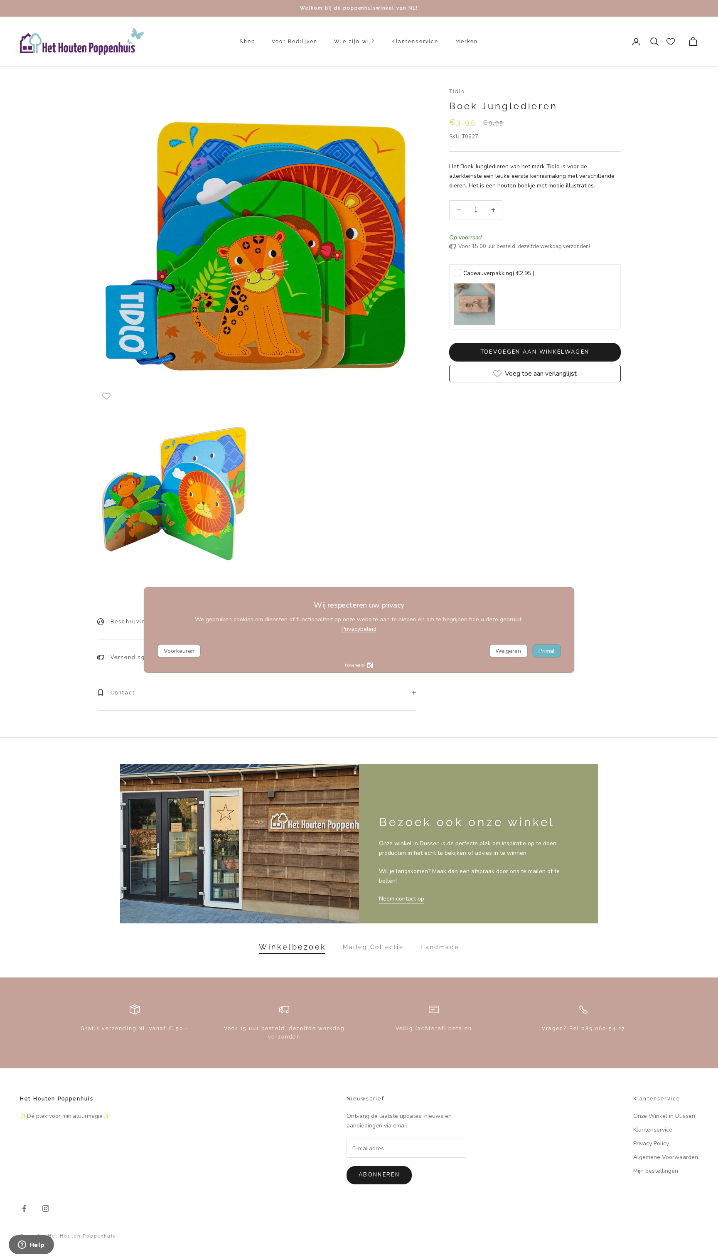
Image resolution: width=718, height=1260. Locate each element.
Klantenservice (414, 41)
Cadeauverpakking (498, 273)
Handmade (439, 947)
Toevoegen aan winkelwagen (535, 352)
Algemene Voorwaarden (665, 1157)
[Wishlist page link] (670, 41)
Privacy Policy (651, 1143)
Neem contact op (401, 899)
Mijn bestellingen (655, 1171)
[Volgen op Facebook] (24, 1208)
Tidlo (457, 91)
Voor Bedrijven (294, 41)
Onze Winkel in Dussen (664, 1116)
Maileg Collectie (373, 947)
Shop (247, 41)
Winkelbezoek (292, 947)
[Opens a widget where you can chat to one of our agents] (31, 1245)
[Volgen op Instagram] (46, 1208)
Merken (466, 41)
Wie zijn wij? (354, 41)
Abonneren (379, 1175)
